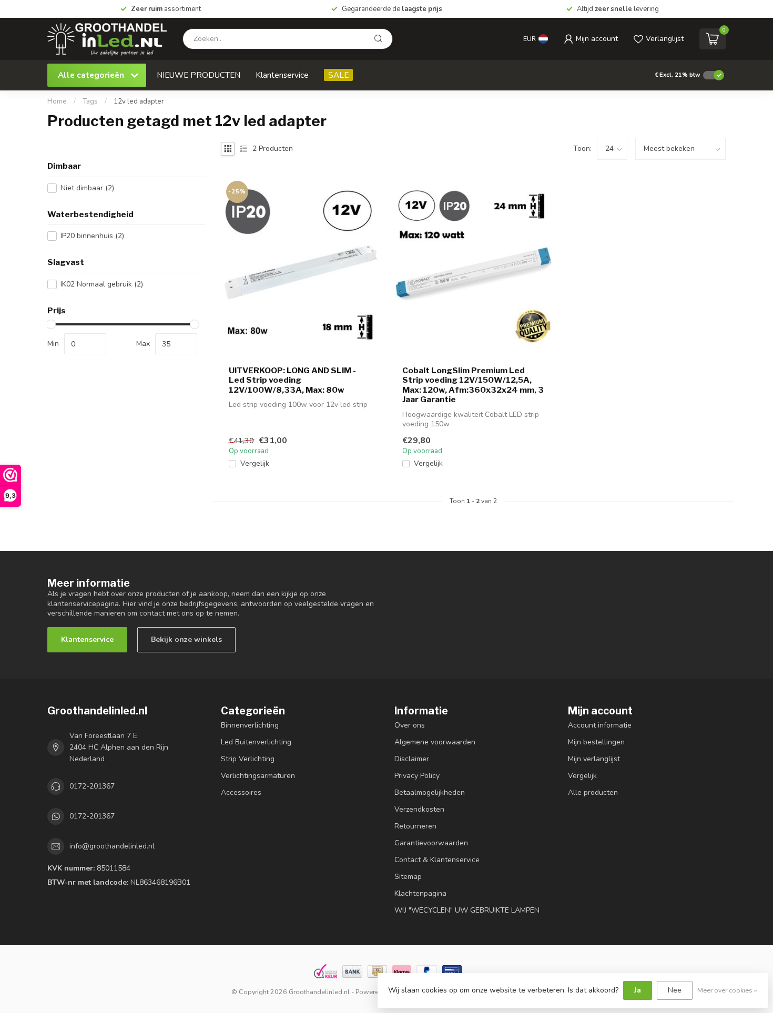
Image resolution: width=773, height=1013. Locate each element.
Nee (675, 990)
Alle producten (593, 792)
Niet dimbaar (87, 188)
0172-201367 (92, 786)
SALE (338, 74)
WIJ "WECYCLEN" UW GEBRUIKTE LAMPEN (467, 910)
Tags (90, 101)
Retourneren (415, 826)
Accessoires (241, 792)
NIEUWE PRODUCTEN (198, 74)
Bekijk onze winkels (186, 639)
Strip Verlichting (247, 759)
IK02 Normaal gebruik (101, 284)
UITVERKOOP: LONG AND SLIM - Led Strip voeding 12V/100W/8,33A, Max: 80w (292, 380)
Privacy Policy (417, 776)
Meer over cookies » (727, 990)
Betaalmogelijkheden (429, 792)
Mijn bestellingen (596, 742)
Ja (637, 990)
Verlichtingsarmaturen (258, 776)
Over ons (409, 725)
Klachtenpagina (420, 893)
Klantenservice (282, 74)
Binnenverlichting (250, 725)
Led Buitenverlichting (256, 742)
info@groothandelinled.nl (112, 846)
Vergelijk (254, 463)
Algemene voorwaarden (434, 742)
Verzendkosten (419, 809)
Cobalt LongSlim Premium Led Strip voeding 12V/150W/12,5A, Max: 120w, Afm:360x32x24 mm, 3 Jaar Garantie (473, 385)
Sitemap (408, 877)
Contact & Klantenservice (437, 860)
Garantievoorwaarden (431, 843)
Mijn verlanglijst (594, 759)
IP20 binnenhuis (92, 236)
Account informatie (600, 725)
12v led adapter (139, 101)
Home (57, 101)
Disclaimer (411, 759)
